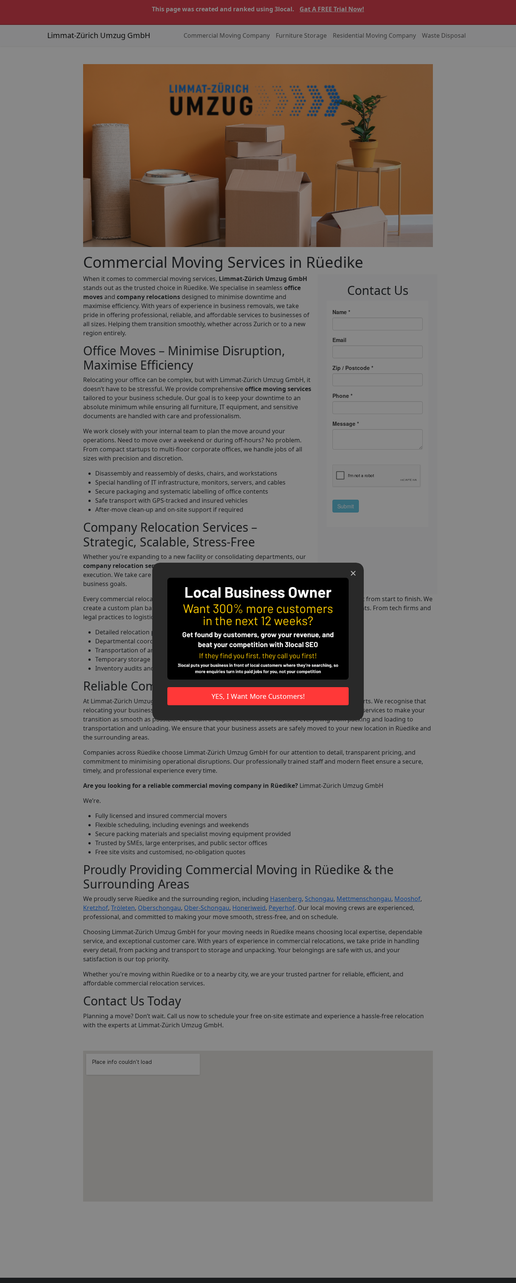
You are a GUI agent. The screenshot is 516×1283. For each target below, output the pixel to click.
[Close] (353, 573)
